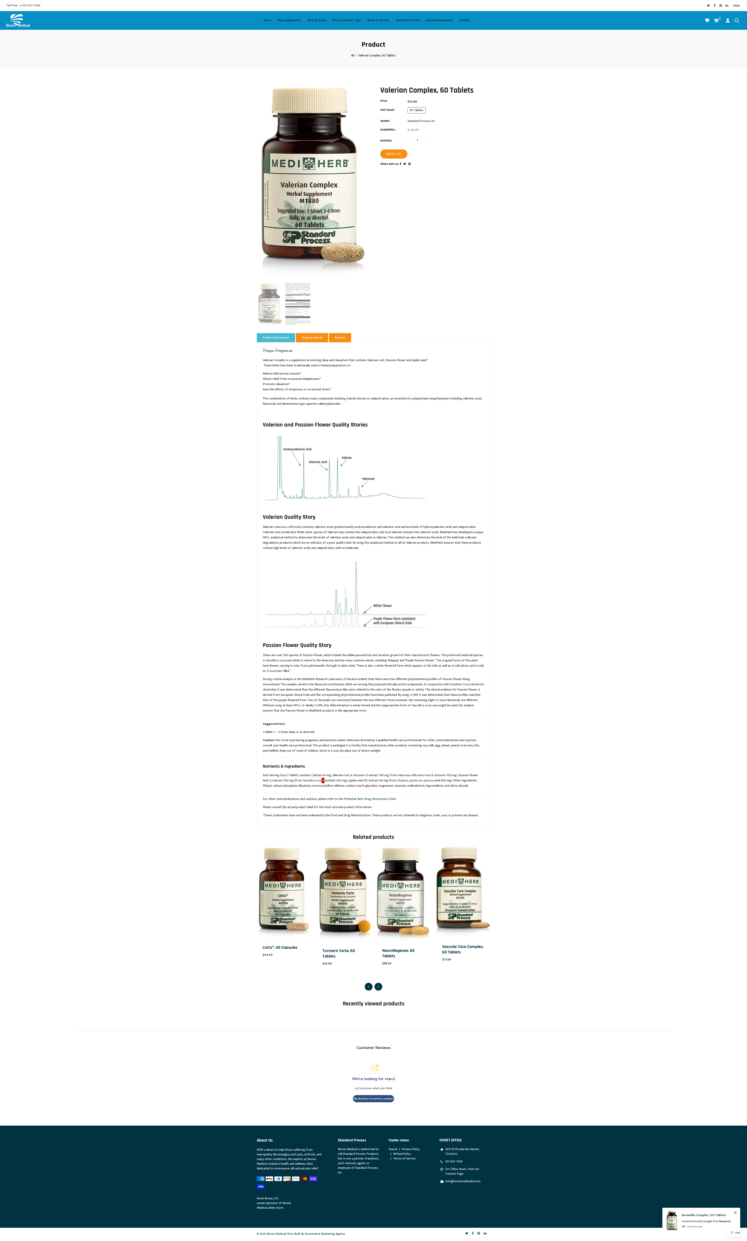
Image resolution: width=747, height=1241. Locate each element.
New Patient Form (408, 20)
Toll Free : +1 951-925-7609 (23, 5)
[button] (378, 987)
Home (267, 20)
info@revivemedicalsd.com (462, 1181)
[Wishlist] (707, 20)
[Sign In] (727, 20)
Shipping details (312, 337)
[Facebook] (714, 5)
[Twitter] (708, 5)
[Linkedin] (727, 5)
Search (393, 1149)
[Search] (736, 20)
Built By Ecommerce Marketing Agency (319, 1234)
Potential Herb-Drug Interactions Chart (370, 799)
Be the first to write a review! (373, 1099)
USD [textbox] (736, 5)
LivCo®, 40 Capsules (459, 947)
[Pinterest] (721, 5)
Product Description (276, 337)
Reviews (340, 337)
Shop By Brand (317, 20)
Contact (464, 20)
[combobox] (736, 6)
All (352, 55)
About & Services (378, 20)
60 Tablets (416, 110)
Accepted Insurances (439, 20)
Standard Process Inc (421, 121)
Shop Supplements (289, 20)
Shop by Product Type (346, 20)
